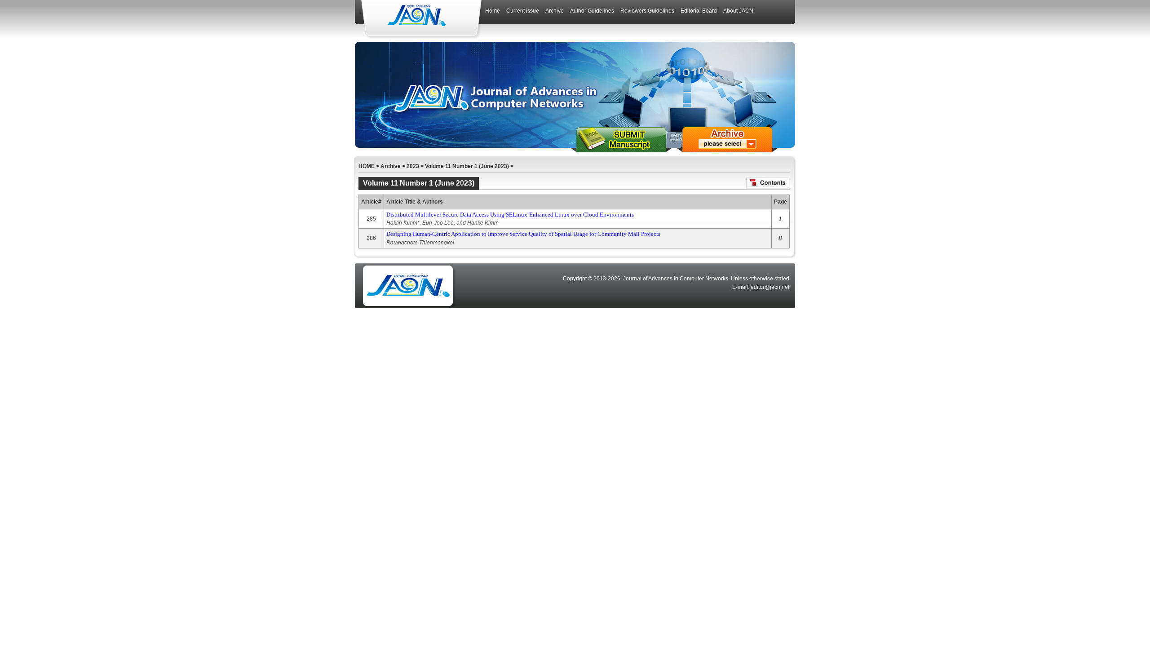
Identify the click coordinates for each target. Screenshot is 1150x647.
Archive (390, 166)
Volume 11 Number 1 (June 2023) (467, 166)
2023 (413, 166)
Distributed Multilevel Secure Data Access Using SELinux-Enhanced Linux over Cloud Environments (510, 214)
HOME (366, 166)
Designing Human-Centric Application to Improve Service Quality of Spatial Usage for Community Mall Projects (523, 233)
